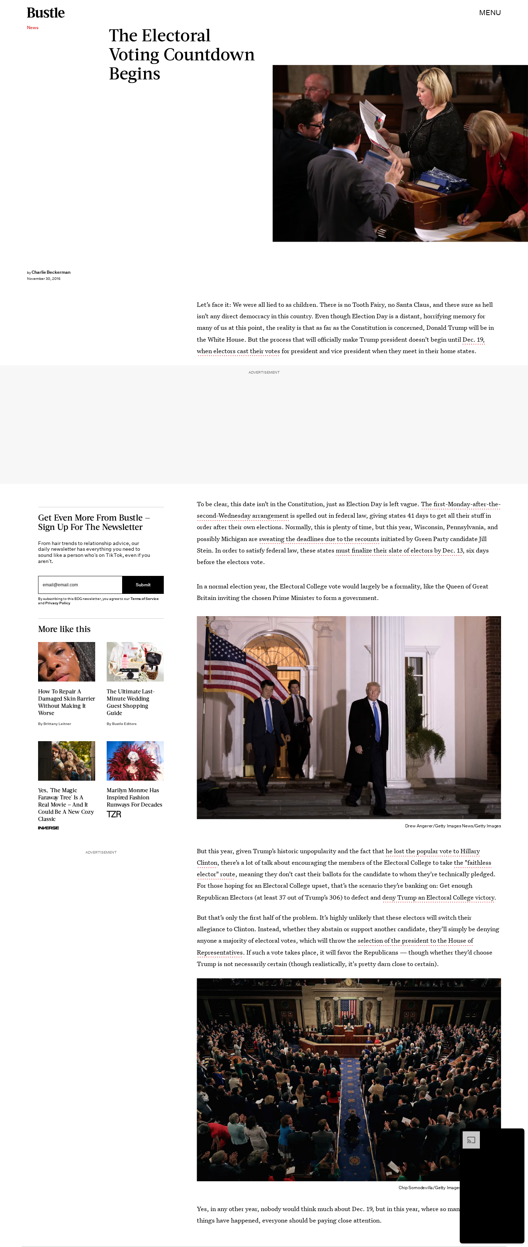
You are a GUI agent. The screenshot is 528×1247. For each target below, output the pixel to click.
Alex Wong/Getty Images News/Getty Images (524, 153)
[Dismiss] (516, 1135)
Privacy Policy (57, 603)
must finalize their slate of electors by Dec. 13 (399, 550)
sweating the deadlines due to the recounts (319, 539)
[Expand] (467, 1135)
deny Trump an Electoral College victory (438, 897)
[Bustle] (46, 12)
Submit (143, 585)
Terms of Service (144, 598)
